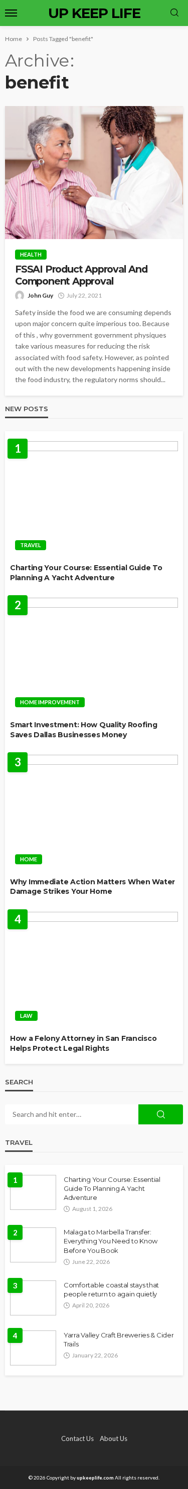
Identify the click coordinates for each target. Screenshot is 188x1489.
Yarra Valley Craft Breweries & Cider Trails (119, 1339)
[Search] (174, 13)
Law (26, 1015)
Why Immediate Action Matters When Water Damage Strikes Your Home (92, 886)
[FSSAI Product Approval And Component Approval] (94, 172)
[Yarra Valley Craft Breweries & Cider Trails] (33, 1347)
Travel (30, 545)
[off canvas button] (11, 13)
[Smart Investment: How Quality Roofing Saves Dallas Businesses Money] (94, 655)
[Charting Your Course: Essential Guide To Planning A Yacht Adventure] (94, 498)
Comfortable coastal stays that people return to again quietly (111, 1289)
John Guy (40, 295)
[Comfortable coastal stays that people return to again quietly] (33, 1297)
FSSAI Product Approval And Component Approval (81, 275)
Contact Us (77, 1438)
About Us (113, 1438)
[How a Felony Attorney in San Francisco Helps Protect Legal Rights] (94, 969)
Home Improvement (50, 702)
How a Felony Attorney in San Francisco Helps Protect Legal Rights (83, 1043)
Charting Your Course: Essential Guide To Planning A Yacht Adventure (86, 572)
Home (28, 859)
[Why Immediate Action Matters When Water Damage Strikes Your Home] (94, 812)
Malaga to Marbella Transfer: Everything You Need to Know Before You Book (110, 1241)
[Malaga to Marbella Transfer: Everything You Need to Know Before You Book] (33, 1244)
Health (31, 254)
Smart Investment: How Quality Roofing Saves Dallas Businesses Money (83, 729)
